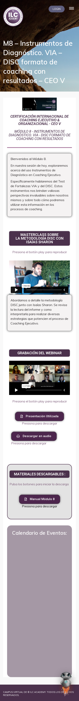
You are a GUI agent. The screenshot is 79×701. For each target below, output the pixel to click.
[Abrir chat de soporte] (66, 684)
